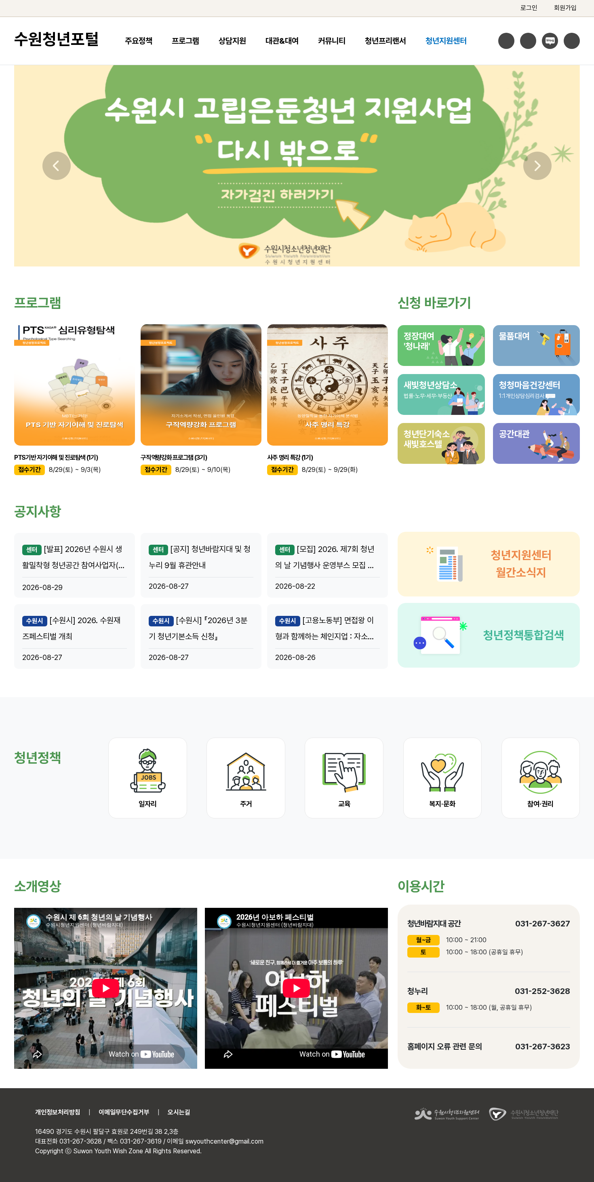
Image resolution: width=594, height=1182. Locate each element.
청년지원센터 (446, 41)
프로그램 (185, 41)
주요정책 (138, 41)
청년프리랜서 (385, 41)
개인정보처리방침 (57, 1112)
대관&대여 (282, 41)
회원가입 (565, 8)
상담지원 (232, 41)
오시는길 (179, 1112)
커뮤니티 (331, 41)
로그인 (528, 8)
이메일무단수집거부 (124, 1112)
